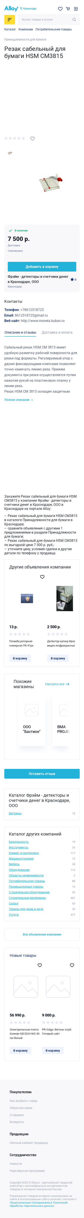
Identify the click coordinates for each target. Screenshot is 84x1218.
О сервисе (17, 1115)
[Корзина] (68, 8)
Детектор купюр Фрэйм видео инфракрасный (62, 643)
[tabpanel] (42, 373)
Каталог (10, 29)
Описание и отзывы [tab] (20, 332)
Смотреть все (54, 684)
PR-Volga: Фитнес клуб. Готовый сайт (57, 1031)
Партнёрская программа (27, 1171)
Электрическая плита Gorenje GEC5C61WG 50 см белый (24, 1034)
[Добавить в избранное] (32, 138)
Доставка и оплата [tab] (57, 332)
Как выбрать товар (23, 1100)
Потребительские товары (54, 29)
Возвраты (17, 1122)
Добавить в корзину (42, 267)
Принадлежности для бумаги (25, 39)
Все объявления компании (42, 934)
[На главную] (11, 9)
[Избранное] (60, 9)
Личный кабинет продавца (29, 1143)
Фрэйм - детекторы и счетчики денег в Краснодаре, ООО (38, 279)
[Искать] (74, 19)
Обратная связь (21, 1108)
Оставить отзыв (42, 774)
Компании (26, 29)
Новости (16, 1163)
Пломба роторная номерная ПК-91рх (21, 643)
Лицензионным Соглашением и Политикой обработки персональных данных (39, 1204)
